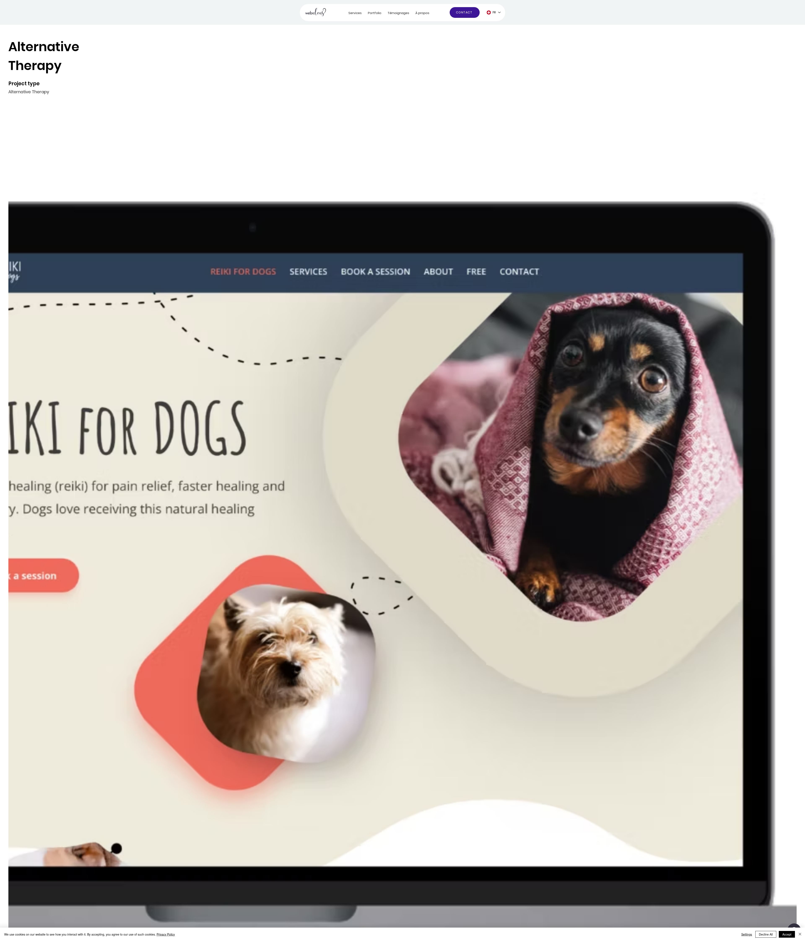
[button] (355, 13)
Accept (786, 934)
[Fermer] (799, 934)
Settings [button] (746, 934)
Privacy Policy (166, 934)
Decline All (766, 934)
